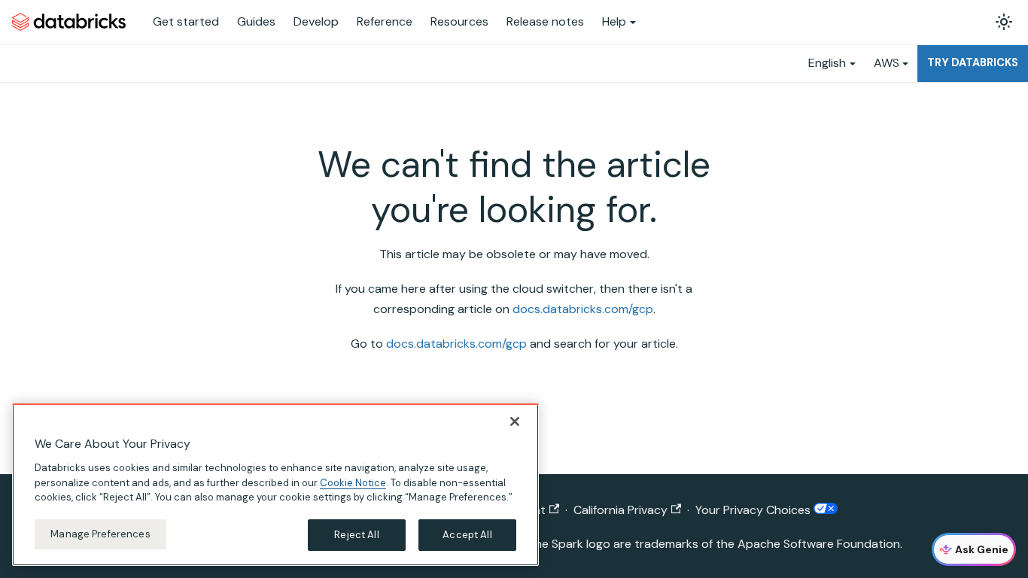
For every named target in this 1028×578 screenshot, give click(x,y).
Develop (316, 21)
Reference (384, 21)
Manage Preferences (100, 534)
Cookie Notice (353, 482)
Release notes (545, 21)
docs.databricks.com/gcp (582, 309)
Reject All (356, 534)
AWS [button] (886, 63)
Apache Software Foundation (819, 544)
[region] (275, 484)
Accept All (467, 534)
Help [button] (614, 21)
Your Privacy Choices (754, 510)
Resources (459, 21)
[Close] (514, 421)
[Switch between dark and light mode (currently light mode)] (1004, 22)
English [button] (827, 63)
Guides (256, 21)
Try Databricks (972, 62)
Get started (186, 21)
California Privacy (620, 510)
